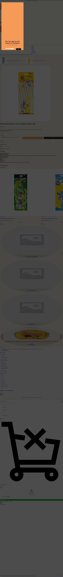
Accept (61, 575)
